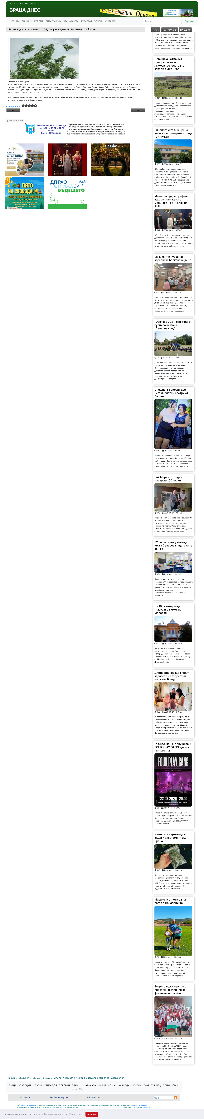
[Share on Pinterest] (32, 105)
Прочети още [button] (76, 1114)
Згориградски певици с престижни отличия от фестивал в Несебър (170, 969)
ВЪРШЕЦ (156, 1085)
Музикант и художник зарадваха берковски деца (172, 237)
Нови (156, 30)
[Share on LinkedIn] (29, 105)
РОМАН (112, 1085)
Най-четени (170, 29)
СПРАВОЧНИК (53, 21)
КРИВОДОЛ (50, 1085)
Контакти (33, 3)
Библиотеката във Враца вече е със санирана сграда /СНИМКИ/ (173, 113)
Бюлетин (25, 1097)
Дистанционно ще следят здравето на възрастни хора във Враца (172, 655)
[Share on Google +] (26, 105)
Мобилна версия (59, 1097)
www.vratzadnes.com (28, 1105)
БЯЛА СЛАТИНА (77, 1087)
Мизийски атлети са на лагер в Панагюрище (170, 880)
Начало (13, 3)
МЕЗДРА (37, 1085)
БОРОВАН (64, 1085)
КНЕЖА (137, 1085)
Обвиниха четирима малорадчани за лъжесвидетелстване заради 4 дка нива (169, 43)
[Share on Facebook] (23, 105)
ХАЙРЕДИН (125, 1085)
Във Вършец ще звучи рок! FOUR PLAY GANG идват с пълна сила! (172, 726)
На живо (185, 29)
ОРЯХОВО (90, 1085)
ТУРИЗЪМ (86, 21)
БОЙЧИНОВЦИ (171, 1085)
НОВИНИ (14, 21)
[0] (13, 110)
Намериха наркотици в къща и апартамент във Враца (170, 817)
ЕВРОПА (38, 21)
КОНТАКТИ (110, 21)
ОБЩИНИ (27, 21)
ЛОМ (146, 1085)
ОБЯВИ (98, 21)
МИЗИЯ (102, 1085)
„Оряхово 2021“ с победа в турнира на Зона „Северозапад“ (172, 304)
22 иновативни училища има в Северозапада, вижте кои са (173, 525)
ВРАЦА (12, 1085)
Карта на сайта (23, 3)
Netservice (147, 1107)
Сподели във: (13, 106)
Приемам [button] (91, 1114)
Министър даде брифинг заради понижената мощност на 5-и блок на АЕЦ (171, 180)
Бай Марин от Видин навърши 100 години (168, 458)
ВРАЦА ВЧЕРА (71, 21)
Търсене (189, 21)
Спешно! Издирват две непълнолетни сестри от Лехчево (171, 372)
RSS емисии (93, 1097)
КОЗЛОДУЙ (25, 1085)
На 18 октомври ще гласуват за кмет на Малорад (167, 589)
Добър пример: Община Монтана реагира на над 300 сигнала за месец (170, 1053)
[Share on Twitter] (35, 105)
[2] (138, 110)
